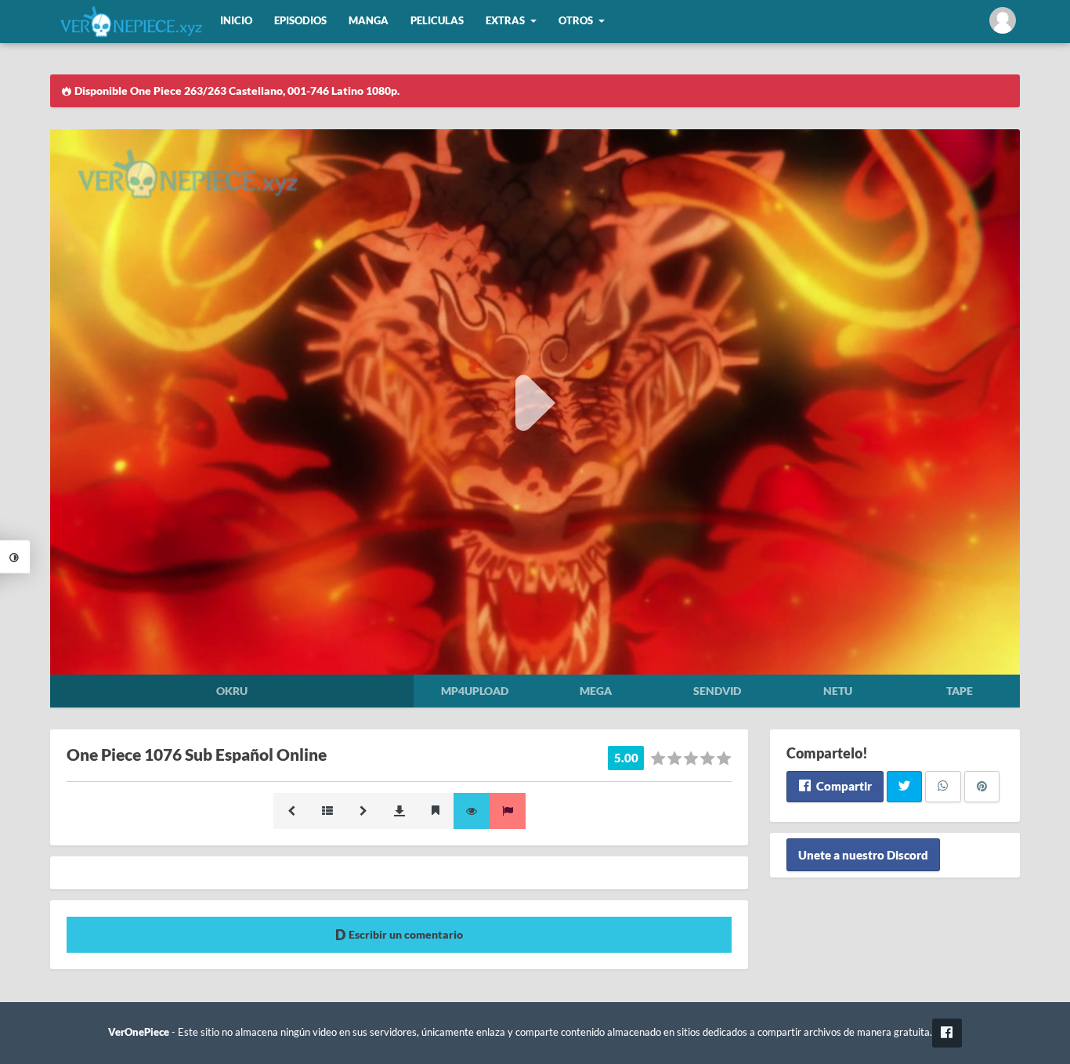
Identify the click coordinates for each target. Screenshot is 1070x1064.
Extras (505, 21)
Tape (959, 690)
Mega (596, 690)
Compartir (843, 786)
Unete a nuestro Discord (863, 855)
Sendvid (717, 690)
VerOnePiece (138, 1032)
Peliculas (437, 21)
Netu (837, 690)
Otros (575, 21)
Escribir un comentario (404, 934)
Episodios (300, 21)
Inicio (236, 21)
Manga (369, 21)
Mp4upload (474, 690)
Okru (232, 690)
